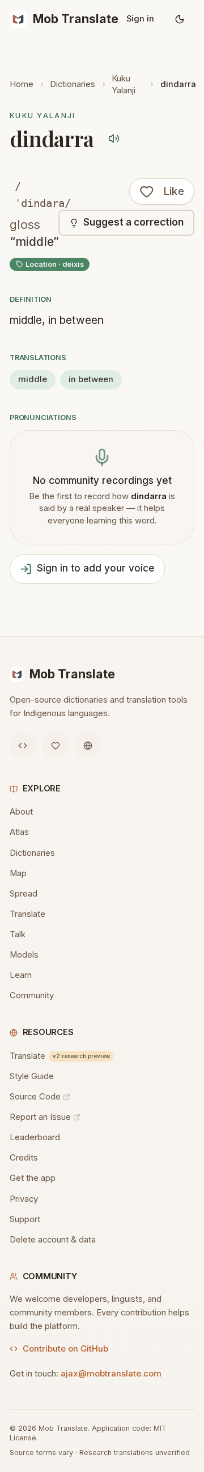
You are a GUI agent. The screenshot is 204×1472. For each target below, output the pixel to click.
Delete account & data (53, 1240)
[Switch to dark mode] (180, 19)
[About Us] (88, 746)
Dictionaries (72, 84)
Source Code (35, 1097)
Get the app (33, 1178)
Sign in (140, 19)
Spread (23, 894)
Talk (18, 934)
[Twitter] (55, 746)
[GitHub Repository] (23, 746)
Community (32, 995)
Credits (24, 1158)
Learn (21, 975)
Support (25, 1219)
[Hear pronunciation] (114, 138)
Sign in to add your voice (96, 568)
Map (18, 873)
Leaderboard (35, 1137)
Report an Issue (40, 1117)
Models (24, 955)
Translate (27, 914)
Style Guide (32, 1076)
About (21, 812)
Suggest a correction (133, 222)
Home (21, 84)
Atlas (19, 832)
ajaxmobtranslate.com (111, 1374)
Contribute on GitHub (65, 1349)
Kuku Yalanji (123, 84)
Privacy (24, 1199)
